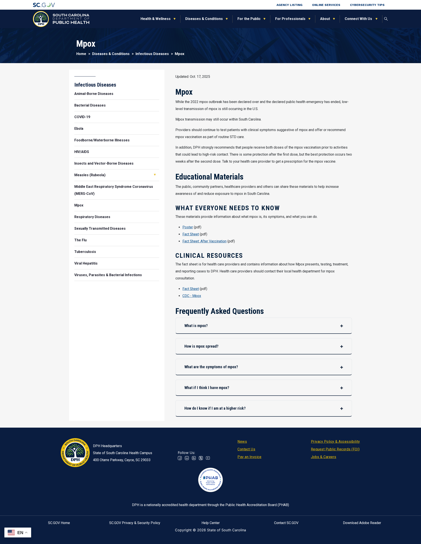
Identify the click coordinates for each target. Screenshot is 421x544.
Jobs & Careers (323, 457)
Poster (187, 227)
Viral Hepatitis (86, 263)
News (242, 441)
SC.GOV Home (59, 523)
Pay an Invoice (249, 457)
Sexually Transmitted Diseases (100, 228)
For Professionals (290, 19)
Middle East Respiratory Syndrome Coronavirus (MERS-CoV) (113, 190)
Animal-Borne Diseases (93, 94)
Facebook (180, 458)
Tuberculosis (85, 252)
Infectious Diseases (152, 54)
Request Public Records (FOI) (335, 449)
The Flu (80, 240)
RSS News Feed (194, 458)
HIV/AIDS (81, 152)
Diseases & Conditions (204, 19)
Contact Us (246, 449)
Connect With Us (359, 19)
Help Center (211, 523)
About (325, 19)
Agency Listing (289, 5)
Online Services (326, 5)
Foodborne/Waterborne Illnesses (102, 140)
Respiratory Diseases (92, 217)
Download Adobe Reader (362, 523)
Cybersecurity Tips (367, 5)
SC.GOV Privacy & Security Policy (134, 523)
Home (81, 54)
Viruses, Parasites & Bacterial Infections (108, 275)
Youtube (208, 458)
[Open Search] (386, 19)
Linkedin (187, 458)
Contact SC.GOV (286, 523)
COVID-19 (82, 117)
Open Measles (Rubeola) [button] (154, 174)
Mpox (78, 205)
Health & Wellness (156, 19)
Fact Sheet (190, 234)
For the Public (248, 19)
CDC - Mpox (191, 296)
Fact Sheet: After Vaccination (204, 241)
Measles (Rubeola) (89, 175)
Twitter (201, 458)
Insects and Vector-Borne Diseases (104, 163)
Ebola (78, 128)
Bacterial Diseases (90, 105)
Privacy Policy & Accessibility (335, 441)
